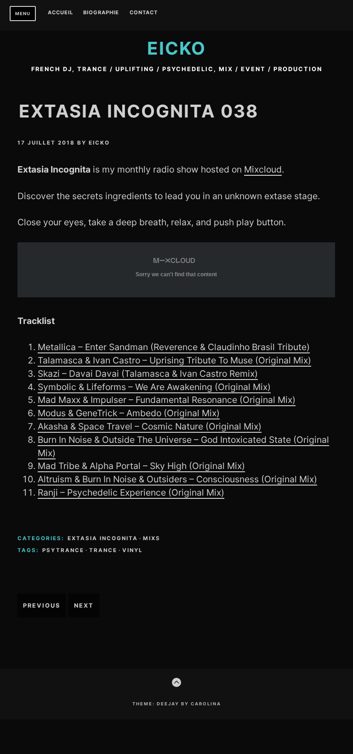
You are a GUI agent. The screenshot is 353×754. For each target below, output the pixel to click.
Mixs (151, 538)
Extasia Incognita (103, 538)
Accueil (60, 13)
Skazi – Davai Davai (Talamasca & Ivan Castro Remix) (148, 373)
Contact (144, 13)
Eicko (176, 48)
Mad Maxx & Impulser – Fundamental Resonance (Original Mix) (167, 399)
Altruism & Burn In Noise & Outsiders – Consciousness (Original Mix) (177, 479)
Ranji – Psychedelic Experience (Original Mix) (131, 492)
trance (103, 550)
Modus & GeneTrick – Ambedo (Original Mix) (129, 413)
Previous (41, 605)
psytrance (63, 550)
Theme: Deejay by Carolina (176, 703)
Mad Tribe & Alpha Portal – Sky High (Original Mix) (141, 465)
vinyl (132, 550)
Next (84, 605)
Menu (22, 13)
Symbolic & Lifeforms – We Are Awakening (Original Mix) (154, 386)
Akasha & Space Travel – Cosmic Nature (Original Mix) (150, 426)
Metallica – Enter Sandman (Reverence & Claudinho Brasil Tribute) (174, 346)
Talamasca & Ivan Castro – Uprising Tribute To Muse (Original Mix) (174, 360)
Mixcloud (263, 169)
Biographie (101, 13)
